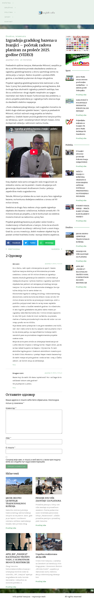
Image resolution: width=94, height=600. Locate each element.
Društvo (9, 7)
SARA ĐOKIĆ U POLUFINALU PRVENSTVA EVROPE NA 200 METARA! (82, 105)
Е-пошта (10, 448)
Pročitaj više (11, 528)
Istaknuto (20, 36)
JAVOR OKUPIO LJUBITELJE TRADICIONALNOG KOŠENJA (16, 502)
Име (8, 438)
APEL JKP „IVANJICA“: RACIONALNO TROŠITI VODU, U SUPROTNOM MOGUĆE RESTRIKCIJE (18, 558)
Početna (6, 3)
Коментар (11, 408)
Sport (7, 17)
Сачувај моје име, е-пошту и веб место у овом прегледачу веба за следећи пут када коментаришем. (33, 461)
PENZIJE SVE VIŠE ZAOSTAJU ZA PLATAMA (48, 499)
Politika (9, 12)
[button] (14, 242)
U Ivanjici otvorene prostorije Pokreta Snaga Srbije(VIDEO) (82, 156)
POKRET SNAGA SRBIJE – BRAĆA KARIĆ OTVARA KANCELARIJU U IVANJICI (82, 211)
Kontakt (9, 21)
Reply (14, 365)
